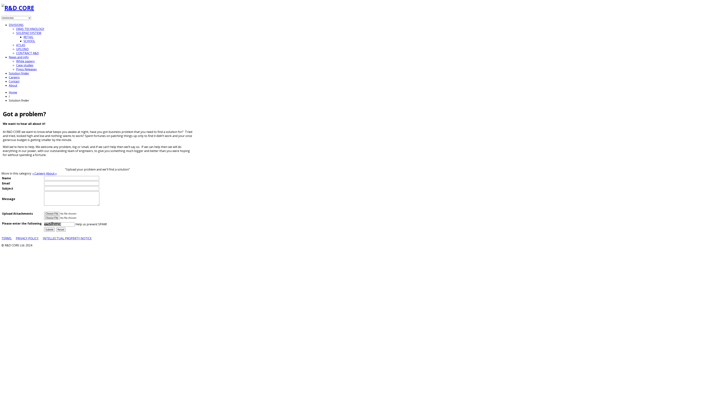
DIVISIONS (16, 25)
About (13, 85)
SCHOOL (29, 41)
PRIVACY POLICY (27, 238)
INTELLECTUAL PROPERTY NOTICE (67, 238)
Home (13, 92)
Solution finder (19, 73)
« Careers (38, 173)
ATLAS (20, 45)
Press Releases (26, 69)
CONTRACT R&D (27, 53)
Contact (14, 81)
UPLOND (22, 49)
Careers (14, 77)
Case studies (24, 65)
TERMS (6, 238)
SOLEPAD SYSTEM (28, 33)
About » (51, 173)
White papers (25, 61)
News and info (19, 57)
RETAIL (28, 37)
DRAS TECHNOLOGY (30, 29)
